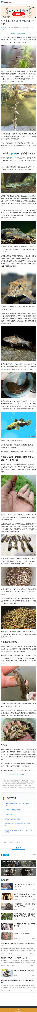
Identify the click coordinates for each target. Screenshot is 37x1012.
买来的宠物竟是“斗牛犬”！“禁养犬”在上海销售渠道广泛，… (18, 804)
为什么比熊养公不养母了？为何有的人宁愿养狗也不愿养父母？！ (24, 895)
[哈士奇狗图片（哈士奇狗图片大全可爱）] (7, 926)
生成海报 (5, 855)
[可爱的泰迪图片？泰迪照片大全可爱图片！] (7, 886)
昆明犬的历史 (8, 814)
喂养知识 (3, 953)
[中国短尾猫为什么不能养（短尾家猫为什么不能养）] (7, 906)
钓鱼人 (5, 37)
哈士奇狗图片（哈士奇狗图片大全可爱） (24, 925)
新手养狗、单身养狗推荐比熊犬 (13, 810)
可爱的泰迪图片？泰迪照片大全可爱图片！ (24, 885)
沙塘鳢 (14, 153)
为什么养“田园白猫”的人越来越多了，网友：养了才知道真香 (18, 831)
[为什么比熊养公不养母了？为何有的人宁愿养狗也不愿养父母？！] (7, 896)
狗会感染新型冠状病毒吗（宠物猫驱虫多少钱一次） (17, 944)
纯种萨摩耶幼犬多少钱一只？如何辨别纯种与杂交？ (17, 981)
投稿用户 (3, 27)
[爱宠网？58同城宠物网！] (7, 936)
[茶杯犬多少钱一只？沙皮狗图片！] (7, 973)
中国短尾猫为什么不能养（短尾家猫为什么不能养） (24, 905)
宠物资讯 (25, 27)
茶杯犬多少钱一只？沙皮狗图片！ (24, 971)
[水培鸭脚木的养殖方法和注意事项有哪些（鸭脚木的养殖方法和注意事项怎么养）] (7, 916)
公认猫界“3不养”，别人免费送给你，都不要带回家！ (17, 824)
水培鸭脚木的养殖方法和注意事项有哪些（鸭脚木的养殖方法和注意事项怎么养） (24, 915)
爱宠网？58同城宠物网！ (22, 933)
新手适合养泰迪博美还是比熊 (12, 819)
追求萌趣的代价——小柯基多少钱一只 (14, 958)
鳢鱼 (11, 158)
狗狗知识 (3, 990)
